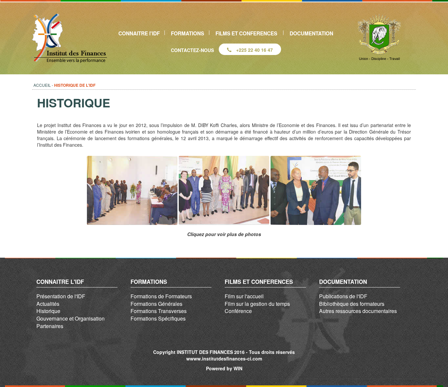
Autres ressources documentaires (358, 311)
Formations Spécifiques (158, 318)
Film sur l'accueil (244, 296)
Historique (48, 311)
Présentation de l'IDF (60, 296)
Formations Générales (156, 303)
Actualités (47, 303)
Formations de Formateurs (161, 296)
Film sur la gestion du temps (257, 303)
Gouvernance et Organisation (70, 318)
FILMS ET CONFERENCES (246, 33)
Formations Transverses (159, 311)
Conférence (238, 311)
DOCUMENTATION (311, 33)
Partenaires (49, 326)
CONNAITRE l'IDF (139, 33)
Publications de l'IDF (343, 296)
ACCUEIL (42, 85)
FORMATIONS (187, 33)
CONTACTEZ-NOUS (192, 50)
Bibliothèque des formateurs (351, 303)
